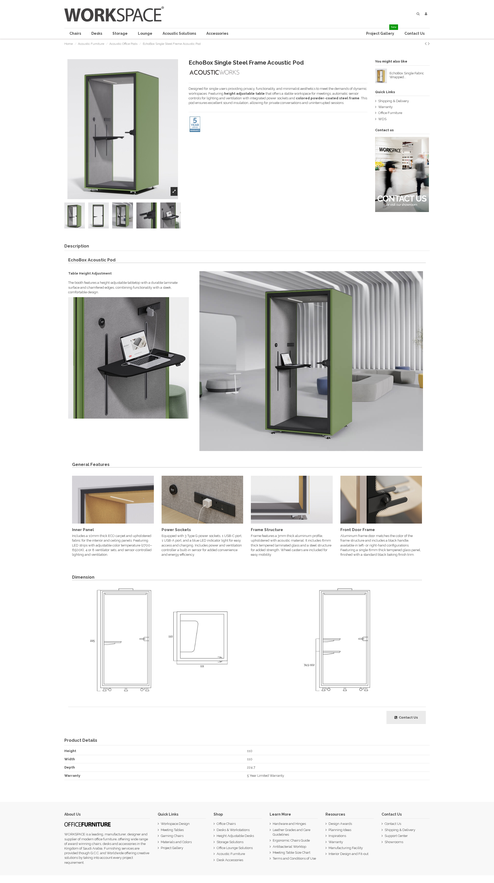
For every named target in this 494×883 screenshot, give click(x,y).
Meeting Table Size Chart (291, 852)
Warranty (385, 107)
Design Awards (340, 824)
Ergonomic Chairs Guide (291, 840)
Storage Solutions (230, 842)
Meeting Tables (172, 830)
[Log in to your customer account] (426, 14)
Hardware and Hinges (289, 824)
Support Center (396, 836)
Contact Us (393, 824)
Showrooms (394, 842)
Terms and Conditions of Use (294, 858)
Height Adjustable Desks (235, 836)
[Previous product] (426, 44)
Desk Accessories (230, 860)
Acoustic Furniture (231, 854)
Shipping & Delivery (393, 101)
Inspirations (337, 836)
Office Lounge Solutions (235, 848)
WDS (382, 119)
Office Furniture (390, 113)
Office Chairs (226, 824)
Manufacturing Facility (346, 848)
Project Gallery (172, 848)
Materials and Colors (176, 842)
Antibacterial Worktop (289, 847)
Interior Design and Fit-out (348, 854)
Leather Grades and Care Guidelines (291, 832)
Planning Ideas (340, 830)
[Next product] (429, 44)
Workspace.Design (175, 824)
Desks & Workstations (233, 830)
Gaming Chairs (172, 836)
